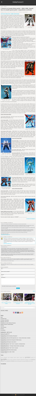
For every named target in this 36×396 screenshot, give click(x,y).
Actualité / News (3, 318)
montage (26, 359)
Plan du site (13, 394)
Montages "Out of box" (5, 321)
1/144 (2, 357)
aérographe (5, 357)
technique (23, 361)
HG (7, 359)
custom (14, 357)
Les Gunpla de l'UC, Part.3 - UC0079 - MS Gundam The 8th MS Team (29, 303)
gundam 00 (33, 357)
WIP (32, 361)
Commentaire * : (3, 277)
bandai (11, 357)
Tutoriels (2, 325)
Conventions (3, 330)
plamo (2, 361)
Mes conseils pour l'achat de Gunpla (6, 303)
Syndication (17, 394)
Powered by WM (22, 394)
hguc (9, 359)
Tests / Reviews (3, 327)
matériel (21, 359)
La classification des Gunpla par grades (18, 303)
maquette (18, 359)
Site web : (2, 274)
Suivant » (33, 218)
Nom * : (2, 268)
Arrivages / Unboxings (5, 320)
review (12, 361)
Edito (2, 317)
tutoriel (26, 361)
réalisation (8, 361)
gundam (27, 357)
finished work (22, 357)
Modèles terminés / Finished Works (7, 324)
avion (9, 357)
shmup (15, 361)
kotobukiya (14, 359)
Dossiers (5, 6)
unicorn (30, 361)
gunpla (4, 359)
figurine (18, 357)
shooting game (19, 361)
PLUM (5, 361)
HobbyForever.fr (18, 2)
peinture (33, 359)
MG (24, 359)
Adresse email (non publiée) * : (5, 271)
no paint (29, 359)
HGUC (11, 359)
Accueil (2, 6)
